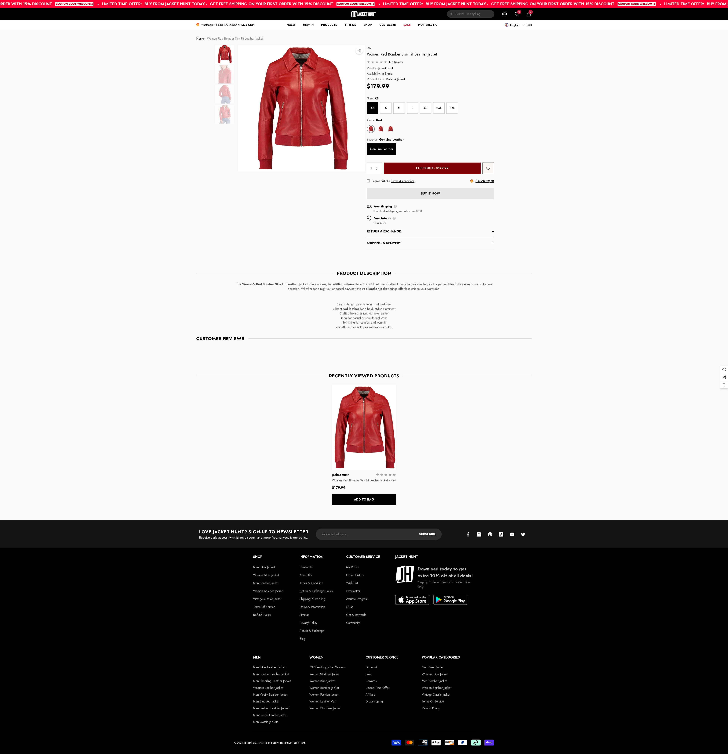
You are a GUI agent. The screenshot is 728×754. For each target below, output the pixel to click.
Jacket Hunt (385, 68)
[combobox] (475, 14)
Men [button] (257, 657)
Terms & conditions (402, 181)
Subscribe (427, 534)
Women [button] (316, 657)
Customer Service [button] (363, 556)
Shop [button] (257, 556)
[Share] (359, 50)
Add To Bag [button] (364, 499)
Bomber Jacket (395, 79)
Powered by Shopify (268, 743)
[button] (529, 14)
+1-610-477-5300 (225, 25)
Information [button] (311, 556)
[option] (301, 108)
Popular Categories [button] (441, 657)
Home (200, 38)
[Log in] (504, 14)
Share (359, 50)
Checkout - (432, 168)
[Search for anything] (470, 14)
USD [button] (529, 25)
